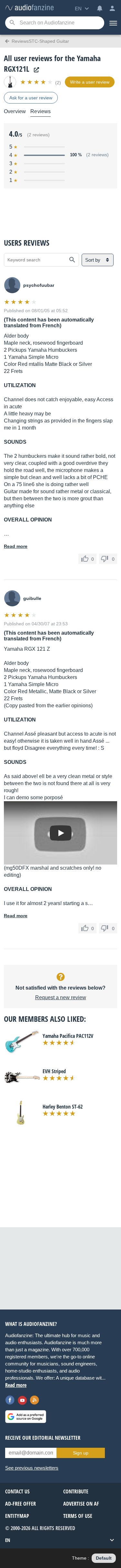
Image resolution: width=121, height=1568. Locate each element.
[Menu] (112, 22)
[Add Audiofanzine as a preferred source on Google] (25, 1416)
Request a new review (60, 997)
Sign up (80, 1452)
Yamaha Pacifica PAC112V (68, 1035)
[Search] (12, 23)
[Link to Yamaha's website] (35, 70)
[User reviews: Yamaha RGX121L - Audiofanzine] (29, 8)
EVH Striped (54, 1071)
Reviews (40, 111)
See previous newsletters (31, 1468)
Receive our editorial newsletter (42, 1437)
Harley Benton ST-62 (63, 1106)
